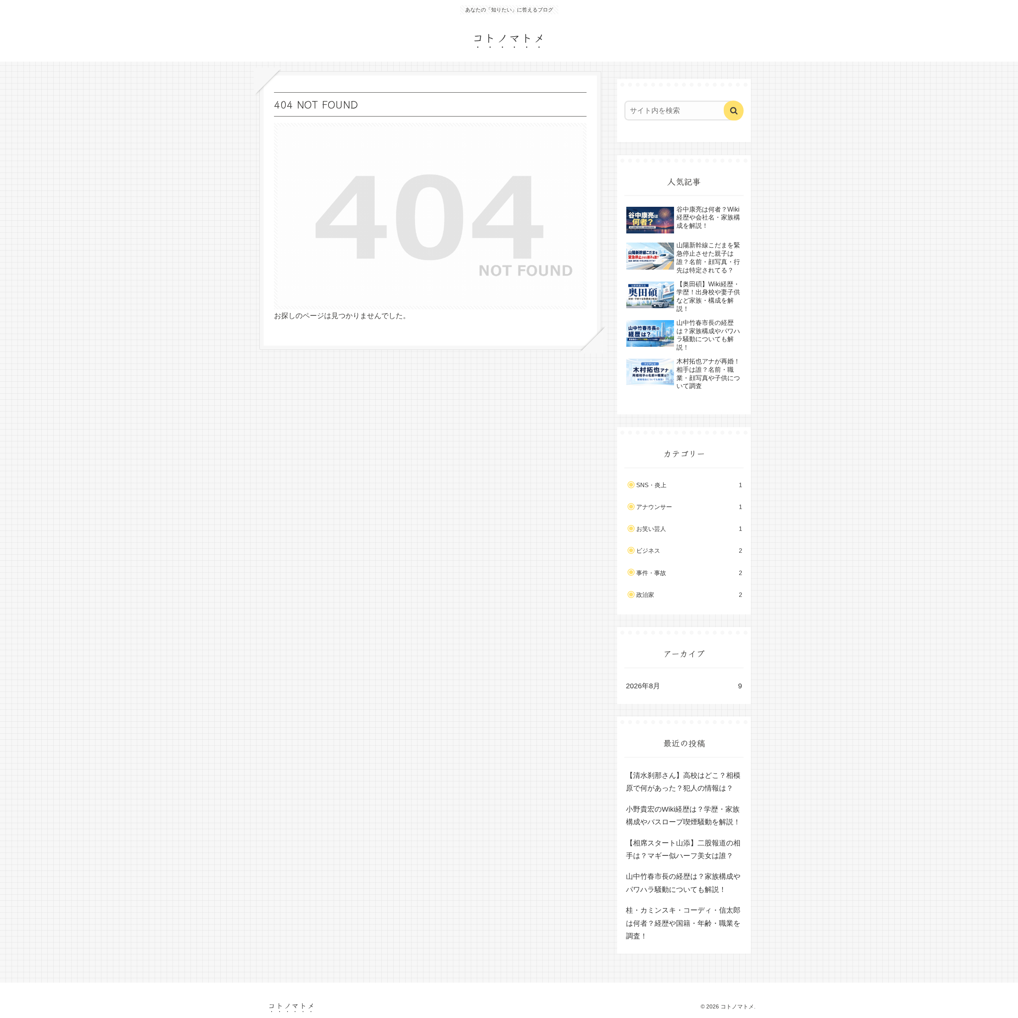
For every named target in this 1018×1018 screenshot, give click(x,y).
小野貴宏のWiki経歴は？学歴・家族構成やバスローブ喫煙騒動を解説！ (683, 815)
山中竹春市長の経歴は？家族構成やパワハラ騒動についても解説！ (683, 882)
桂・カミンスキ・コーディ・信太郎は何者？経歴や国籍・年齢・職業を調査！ (683, 923)
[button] (734, 110)
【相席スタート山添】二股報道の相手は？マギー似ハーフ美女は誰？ (683, 849)
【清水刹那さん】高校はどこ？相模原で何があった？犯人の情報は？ (683, 781)
